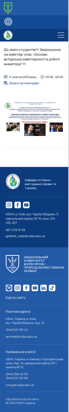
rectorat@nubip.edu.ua (21, 337)
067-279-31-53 (15, 230)
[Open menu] (61, 35)
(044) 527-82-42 (17, 330)
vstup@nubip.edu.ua (20, 385)
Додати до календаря (24, 83)
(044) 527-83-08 (17, 378)
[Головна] (8, 8)
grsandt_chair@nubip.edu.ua (25, 236)
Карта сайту (16, 297)
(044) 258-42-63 (17, 374)
